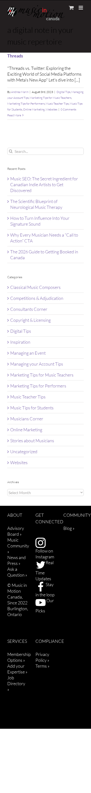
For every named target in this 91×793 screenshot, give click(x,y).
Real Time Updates (44, 570)
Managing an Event (28, 353)
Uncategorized (23, 451)
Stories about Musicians (32, 440)
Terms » (42, 666)
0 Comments (68, 109)
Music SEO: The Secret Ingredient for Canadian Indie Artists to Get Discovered (44, 184)
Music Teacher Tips (57, 103)
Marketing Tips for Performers (26, 103)
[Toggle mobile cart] (71, 7)
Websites (51, 109)
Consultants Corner (28, 309)
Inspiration (20, 342)
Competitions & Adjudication (36, 298)
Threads (15, 55)
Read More (14, 115)
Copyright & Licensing (30, 320)
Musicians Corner (26, 418)
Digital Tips (63, 92)
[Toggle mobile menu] (81, 7)
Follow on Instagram (44, 553)
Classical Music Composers (35, 287)
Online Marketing (34, 109)
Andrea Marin (19, 92)
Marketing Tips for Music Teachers (50, 98)
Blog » (68, 528)
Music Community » (18, 545)
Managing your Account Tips (36, 364)
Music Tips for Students (32, 407)
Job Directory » (16, 683)
